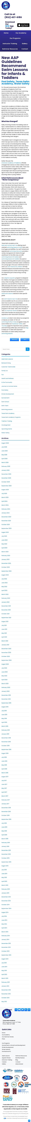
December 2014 (6, 897)
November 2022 (6, 563)
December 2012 (6, 990)
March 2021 (5, 641)
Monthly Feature (20, 1058)
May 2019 (4, 718)
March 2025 (5, 497)
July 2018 (4, 757)
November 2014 (6, 901)
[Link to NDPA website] (18, 1071)
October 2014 (6, 904)
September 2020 (7, 660)
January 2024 (6, 513)
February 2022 (6, 598)
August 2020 (5, 664)
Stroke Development (8, 394)
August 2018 (5, 753)
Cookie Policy (14, 1116)
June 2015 (4, 873)
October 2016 (5, 815)
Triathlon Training (7, 421)
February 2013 (6, 982)
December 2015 (6, 850)
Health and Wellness (8, 378)
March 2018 (5, 773)
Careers (4, 1062)
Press (3, 1039)
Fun (3, 374)
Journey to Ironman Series (9, 386)
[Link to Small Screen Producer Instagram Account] (29, 1009)
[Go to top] (29, 1121)
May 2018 (4, 765)
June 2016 (4, 827)
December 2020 (6, 649)
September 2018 (6, 749)
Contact (17, 1062)
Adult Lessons (6, 1056)
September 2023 (6, 528)
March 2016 (5, 839)
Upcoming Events (7, 429)
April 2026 (4, 458)
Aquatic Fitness (6, 1058)
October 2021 (5, 614)
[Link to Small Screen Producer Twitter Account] (22, 1009)
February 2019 (6, 730)
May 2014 (4, 924)
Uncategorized (6, 425)
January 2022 (5, 602)
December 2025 (6, 474)
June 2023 (4, 540)
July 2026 (4, 447)
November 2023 (6, 521)
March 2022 (5, 594)
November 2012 (6, 994)
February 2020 (6, 687)
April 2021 (4, 637)
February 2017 (6, 800)
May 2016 (4, 831)
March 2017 (5, 796)
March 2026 (5, 462)
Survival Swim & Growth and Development (13, 1045)
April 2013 (4, 974)
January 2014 (5, 939)
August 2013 (5, 959)
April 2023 (4, 548)
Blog (16, 1060)
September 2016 (6, 819)
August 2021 (5, 621)
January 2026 (5, 470)
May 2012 (4, 1001)
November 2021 (6, 610)
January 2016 (5, 846)
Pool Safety (5, 390)
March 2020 (5, 683)
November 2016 (6, 811)
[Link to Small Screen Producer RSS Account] (25, 1009)
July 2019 (4, 711)
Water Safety (5, 433)
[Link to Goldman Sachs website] (23, 1091)
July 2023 (4, 536)
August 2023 (5, 532)
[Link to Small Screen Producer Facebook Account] (16, 1009)
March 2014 (5, 932)
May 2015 (4, 877)
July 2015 (4, 870)
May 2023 (4, 544)
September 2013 (6, 955)
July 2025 (4, 493)
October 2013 (5, 951)
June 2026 (5, 451)
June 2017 (4, 784)
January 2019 (5, 734)
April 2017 (4, 792)
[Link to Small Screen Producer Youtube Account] (19, 1009)
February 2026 (6, 466)
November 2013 (6, 947)
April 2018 (4, 769)
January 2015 (5, 893)
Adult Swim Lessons (7, 359)
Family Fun (5, 371)
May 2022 (4, 586)
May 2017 (4, 788)
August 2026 (5, 443)
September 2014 (6, 908)
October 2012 (5, 998)
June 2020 (5, 672)
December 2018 (6, 738)
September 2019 (6, 703)
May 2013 (4, 970)
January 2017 (5, 804)
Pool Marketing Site (23, 1113)
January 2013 (5, 986)
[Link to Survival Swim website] (7, 1078)
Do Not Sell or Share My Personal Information (17, 1118)
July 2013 (4, 963)
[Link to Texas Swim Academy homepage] (6, 5)
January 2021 (5, 645)
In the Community (7, 382)
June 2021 (4, 629)
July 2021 (4, 625)
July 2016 (4, 823)
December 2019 (6, 695)
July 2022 (4, 579)
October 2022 (6, 567)
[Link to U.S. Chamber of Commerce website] (6, 1085)
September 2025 (7, 486)
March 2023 (5, 552)
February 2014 (6, 936)
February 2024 (6, 509)
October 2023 (6, 524)
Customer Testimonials (8, 367)
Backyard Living (6, 363)
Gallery (4, 1064)
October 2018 (5, 745)
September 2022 (6, 571)
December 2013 (6, 943)
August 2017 (5, 777)
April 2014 (4, 928)
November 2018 (6, 742)
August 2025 (5, 490)
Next (25, 339)
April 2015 (4, 881)
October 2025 (6, 482)
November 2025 (6, 478)
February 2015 (6, 889)
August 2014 (5, 912)
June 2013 (4, 967)
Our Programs (6, 1043)
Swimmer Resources (21, 1056)
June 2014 (4, 920)
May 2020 (4, 676)
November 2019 (6, 699)
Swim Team (5, 405)
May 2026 (4, 455)
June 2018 (4, 761)
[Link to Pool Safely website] (7, 1098)
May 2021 (4, 633)
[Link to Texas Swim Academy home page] (6, 1013)
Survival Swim (5, 398)
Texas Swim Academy (8, 413)
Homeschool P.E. (6, 1051)
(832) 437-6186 (13, 17)
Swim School (5, 402)
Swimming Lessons (7, 409)
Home (3, 1032)
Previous (14, 339)
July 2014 (4, 916)
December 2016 (6, 808)
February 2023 (6, 555)
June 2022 (4, 583)
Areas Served (19, 1064)
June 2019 (4, 714)
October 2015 (5, 858)
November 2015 (6, 854)
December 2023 (6, 517)
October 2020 (6, 656)
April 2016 (4, 835)
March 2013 (5, 978)
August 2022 (5, 575)
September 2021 (6, 617)
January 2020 (5, 691)
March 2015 (5, 885)
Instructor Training (7, 1060)
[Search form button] (27, 349)
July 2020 (4, 668)
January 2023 (5, 559)
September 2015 (6, 862)
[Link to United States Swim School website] (17, 1078)
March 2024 (5, 505)
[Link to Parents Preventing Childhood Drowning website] (14, 1085)
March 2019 (5, 726)
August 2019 (5, 707)
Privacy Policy (6, 1116)
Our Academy (6, 1035)
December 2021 (6, 606)
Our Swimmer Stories (8, 1037)
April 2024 (4, 501)
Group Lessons (6, 1049)
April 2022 (4, 590)
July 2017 (4, 780)
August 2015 (5, 866)
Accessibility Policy (22, 1116)
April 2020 (4, 680)
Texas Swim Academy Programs (11, 417)
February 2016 (6, 842)
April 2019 (4, 722)
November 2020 (6, 652)
